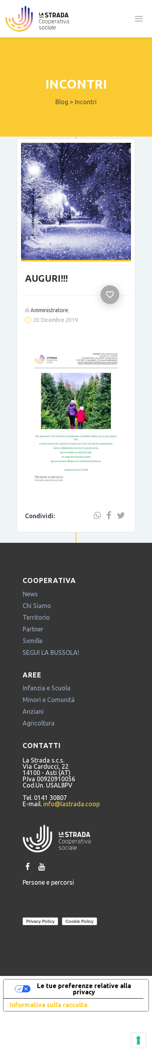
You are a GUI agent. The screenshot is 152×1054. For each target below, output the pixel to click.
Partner (33, 629)
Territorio (36, 617)
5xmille (32, 640)
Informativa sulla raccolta (48, 1004)
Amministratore (49, 310)
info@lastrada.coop (71, 803)
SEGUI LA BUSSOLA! (51, 652)
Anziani (33, 711)
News (30, 593)
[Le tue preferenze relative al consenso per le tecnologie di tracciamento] (138, 1040)
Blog (61, 101)
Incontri (76, 84)
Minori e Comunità (49, 699)
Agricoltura (39, 723)
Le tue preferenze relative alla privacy (84, 988)
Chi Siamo (37, 605)
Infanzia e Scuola (47, 687)
